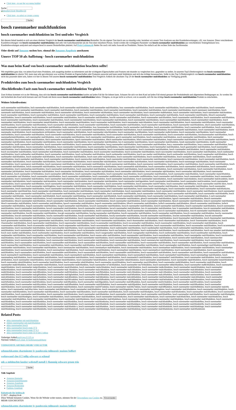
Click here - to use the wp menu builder (24, 3)
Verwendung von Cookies (88, 398)
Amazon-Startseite (14, 378)
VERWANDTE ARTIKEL (13, 345)
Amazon (24, 50)
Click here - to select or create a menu (23, 15)
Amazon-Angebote (65, 50)
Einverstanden (110, 398)
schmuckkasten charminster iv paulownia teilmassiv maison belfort (38, 350)
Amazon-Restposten (15, 385)
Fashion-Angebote (15, 388)
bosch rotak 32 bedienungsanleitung (30, 340)
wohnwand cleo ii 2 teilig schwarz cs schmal (25, 356)
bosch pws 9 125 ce (25, 337)
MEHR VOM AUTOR (36, 345)
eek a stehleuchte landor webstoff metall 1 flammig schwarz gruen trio (40, 361)
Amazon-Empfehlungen (17, 381)
